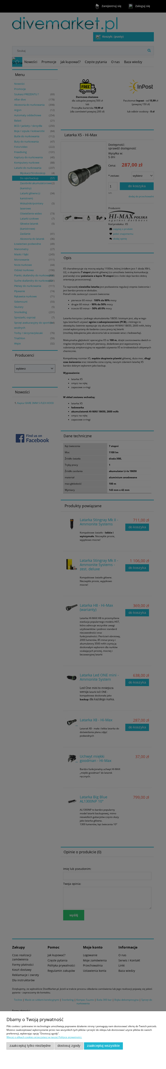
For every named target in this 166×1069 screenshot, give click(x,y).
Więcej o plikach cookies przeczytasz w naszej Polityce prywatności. (44, 1037)
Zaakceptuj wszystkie (103, 1046)
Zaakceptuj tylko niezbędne (30, 1046)
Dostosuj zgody (68, 1046)
